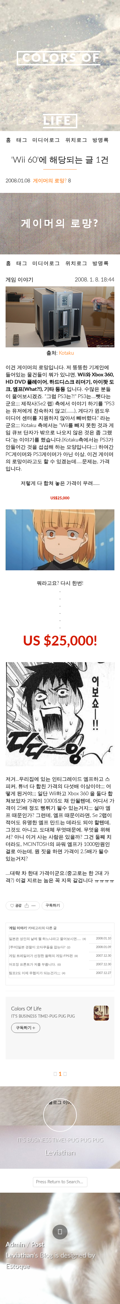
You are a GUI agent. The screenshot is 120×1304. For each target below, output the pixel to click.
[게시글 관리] (33, 906)
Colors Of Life (26, 1008)
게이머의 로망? (50, 180)
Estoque (18, 1266)
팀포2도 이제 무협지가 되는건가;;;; (34, 973)
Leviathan (20, 1255)
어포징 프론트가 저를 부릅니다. (32, 964)
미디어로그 (46, 140)
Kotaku (66, 353)
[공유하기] (26, 906)
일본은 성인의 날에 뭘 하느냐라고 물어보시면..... (45, 938)
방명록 (100, 140)
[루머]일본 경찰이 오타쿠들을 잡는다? (37, 947)
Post (37, 1244)
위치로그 (76, 140)
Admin (15, 1244)
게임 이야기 (19, 280)
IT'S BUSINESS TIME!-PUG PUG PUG (43, 1016)
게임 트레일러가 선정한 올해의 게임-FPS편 (41, 955)
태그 (22, 140)
